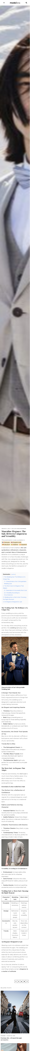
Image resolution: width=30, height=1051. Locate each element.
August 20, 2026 (11, 1035)
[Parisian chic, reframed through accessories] (15, 1012)
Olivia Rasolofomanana (19, 528)
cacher (13, 574)
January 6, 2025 (6, 528)
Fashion (3, 1035)
